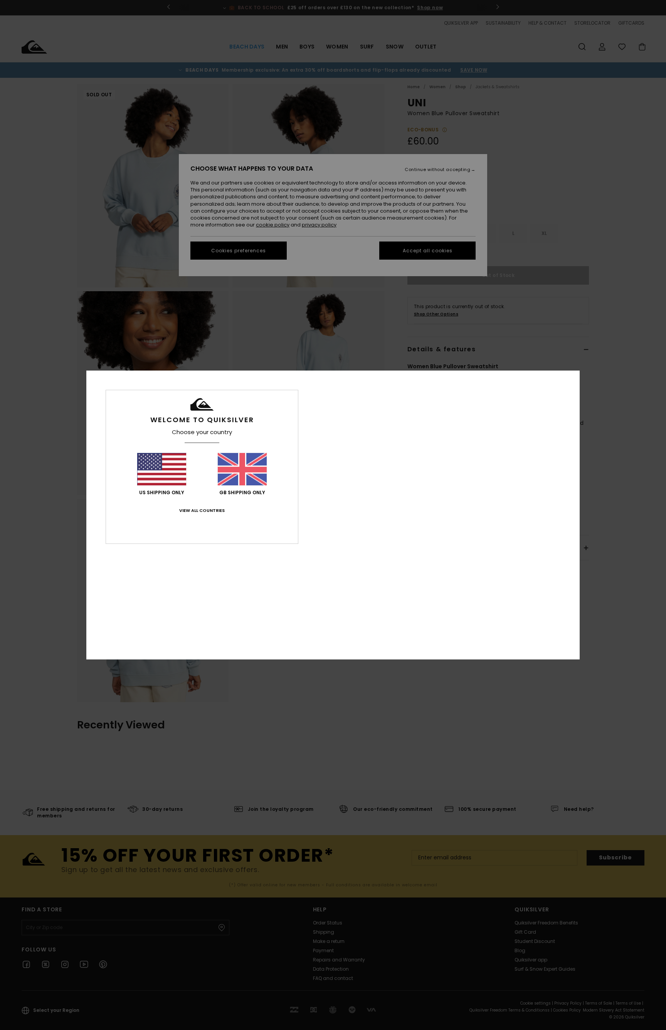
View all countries (202, 510)
